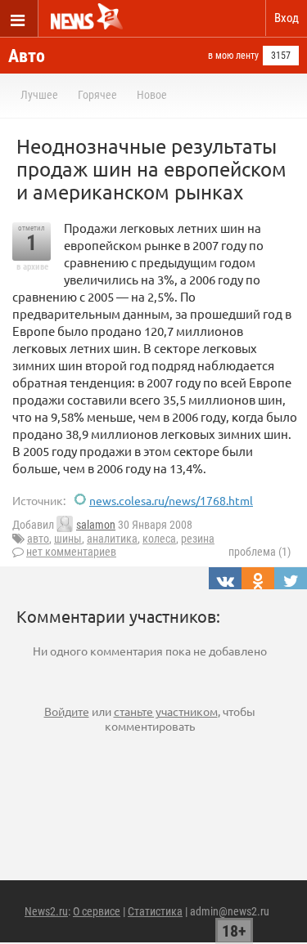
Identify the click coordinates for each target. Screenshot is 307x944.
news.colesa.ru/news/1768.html (171, 500)
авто (38, 538)
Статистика (155, 911)
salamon (95, 524)
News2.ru (46, 911)
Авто (26, 56)
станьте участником (166, 711)
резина (197, 538)
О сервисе (96, 911)
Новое (152, 94)
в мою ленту (233, 55)
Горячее (97, 94)
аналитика (112, 538)
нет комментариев (71, 551)
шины (68, 538)
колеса (159, 538)
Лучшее (39, 94)
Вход (286, 18)
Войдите (66, 711)
